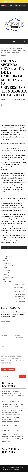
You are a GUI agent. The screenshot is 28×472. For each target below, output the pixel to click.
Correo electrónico (18, 337)
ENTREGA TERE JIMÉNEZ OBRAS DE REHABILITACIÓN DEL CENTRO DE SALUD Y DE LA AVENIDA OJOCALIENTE (19, 293)
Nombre (4, 335)
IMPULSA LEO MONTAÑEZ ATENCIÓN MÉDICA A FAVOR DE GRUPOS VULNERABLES (12, 404)
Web (2, 347)
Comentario (5, 321)
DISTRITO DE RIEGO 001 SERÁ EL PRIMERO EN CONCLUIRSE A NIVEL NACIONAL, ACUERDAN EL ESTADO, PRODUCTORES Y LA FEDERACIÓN (8, 269)
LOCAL (11, 247)
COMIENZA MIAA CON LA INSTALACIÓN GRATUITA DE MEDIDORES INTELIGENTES (11, 428)
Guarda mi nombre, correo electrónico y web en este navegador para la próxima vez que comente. (13, 359)
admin (23, 99)
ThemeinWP (7, 469)
